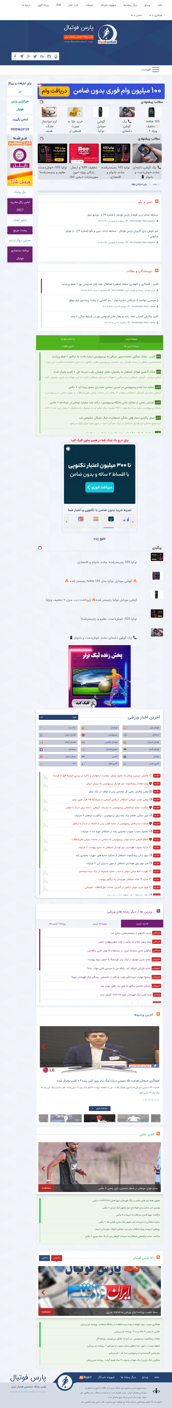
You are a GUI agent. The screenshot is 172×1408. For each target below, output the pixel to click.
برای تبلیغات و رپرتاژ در (20, 87)
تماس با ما (136, 15)
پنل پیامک (20, 192)
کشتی (114, 756)
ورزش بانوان (70, 756)
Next (155, 1046)
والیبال (156, 756)
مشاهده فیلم (102, 1108)
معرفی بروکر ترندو (20, 240)
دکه (74, 763)
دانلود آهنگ (20, 220)
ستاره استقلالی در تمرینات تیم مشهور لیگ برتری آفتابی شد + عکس (129, 1222)
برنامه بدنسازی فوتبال (20, 254)
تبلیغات (89, 5)
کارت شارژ (73, 5)
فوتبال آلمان (154, 749)
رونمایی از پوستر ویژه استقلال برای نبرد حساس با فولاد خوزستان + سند (127, 1229)
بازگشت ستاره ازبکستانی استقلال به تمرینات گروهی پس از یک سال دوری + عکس (122, 1236)
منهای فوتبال (111, 749)
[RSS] (158, 202)
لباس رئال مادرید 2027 (20, 206)
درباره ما (26, 5)
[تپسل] (40, 86)
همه (74, 717)
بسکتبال (72, 749)
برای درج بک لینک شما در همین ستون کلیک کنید (100, 440)
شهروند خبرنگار (108, 5)
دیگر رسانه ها (130, 5)
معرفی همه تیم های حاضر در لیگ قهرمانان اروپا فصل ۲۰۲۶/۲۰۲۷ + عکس (126, 1200)
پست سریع (20, 230)
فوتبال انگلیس (111, 742)
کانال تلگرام (85, 1377)
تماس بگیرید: (20, 119)
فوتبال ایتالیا (70, 742)
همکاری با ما (155, 15)
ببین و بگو (145, 201)
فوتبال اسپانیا (153, 742)
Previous (44, 1046)
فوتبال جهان (70, 734)
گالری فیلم (113, 763)
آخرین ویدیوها (143, 1014)
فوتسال (114, 727)
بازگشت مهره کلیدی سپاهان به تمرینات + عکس (138, 1215)
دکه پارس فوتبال (143, 1257)
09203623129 (20, 129)
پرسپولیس (112, 734)
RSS (58, 5)
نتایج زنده (100, 538)
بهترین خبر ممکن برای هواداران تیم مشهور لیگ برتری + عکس (131, 1208)
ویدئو (147, 5)
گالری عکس (154, 763)
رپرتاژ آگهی (43, 5)
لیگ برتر (72, 727)
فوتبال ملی (154, 727)
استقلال (155, 734)
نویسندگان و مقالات (139, 271)
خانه (160, 5)
